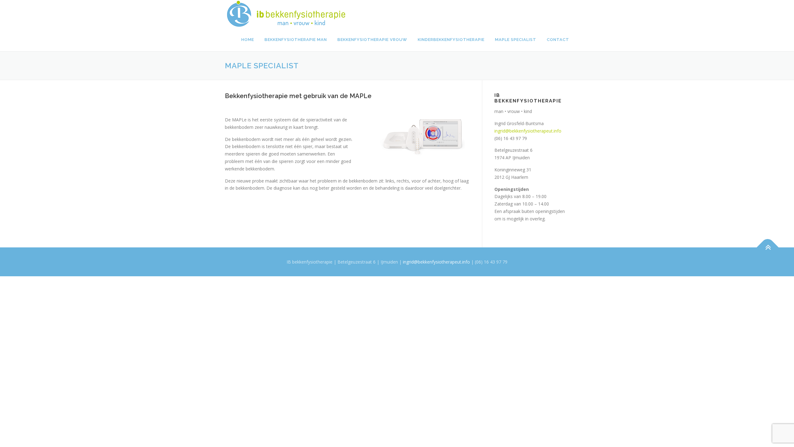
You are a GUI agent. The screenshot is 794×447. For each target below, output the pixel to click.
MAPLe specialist (515, 39)
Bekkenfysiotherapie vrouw (372, 39)
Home (247, 39)
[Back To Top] (768, 247)
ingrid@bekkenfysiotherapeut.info (527, 131)
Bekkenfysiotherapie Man (296, 39)
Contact (558, 39)
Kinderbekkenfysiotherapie (451, 39)
